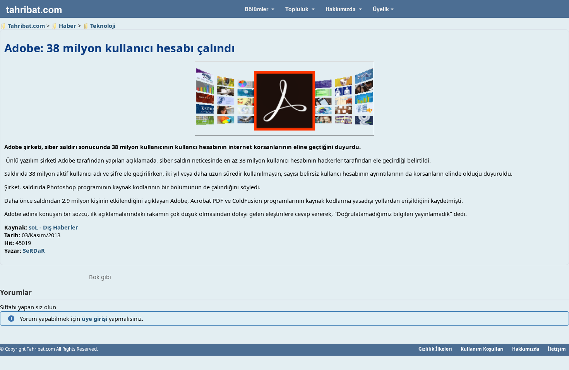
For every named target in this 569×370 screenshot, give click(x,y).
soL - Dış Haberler (53, 227)
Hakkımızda (525, 349)
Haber (67, 25)
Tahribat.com (26, 25)
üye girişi (94, 318)
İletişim (557, 349)
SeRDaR (34, 250)
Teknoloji (102, 25)
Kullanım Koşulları (482, 349)
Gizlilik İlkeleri (435, 349)
